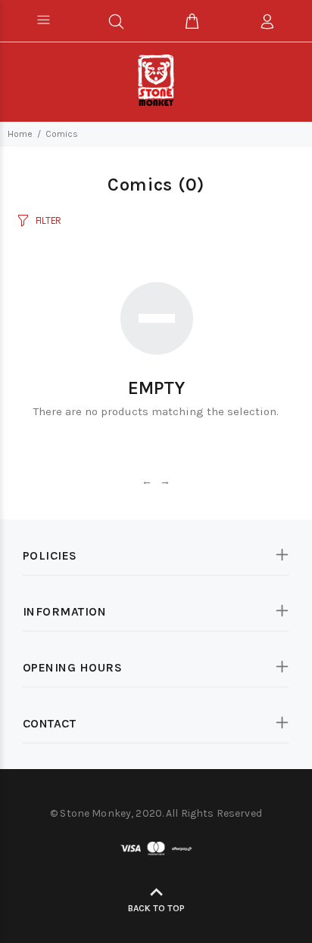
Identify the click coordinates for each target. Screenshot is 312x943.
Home (20, 134)
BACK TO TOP (156, 908)
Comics (61, 134)
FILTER (48, 220)
